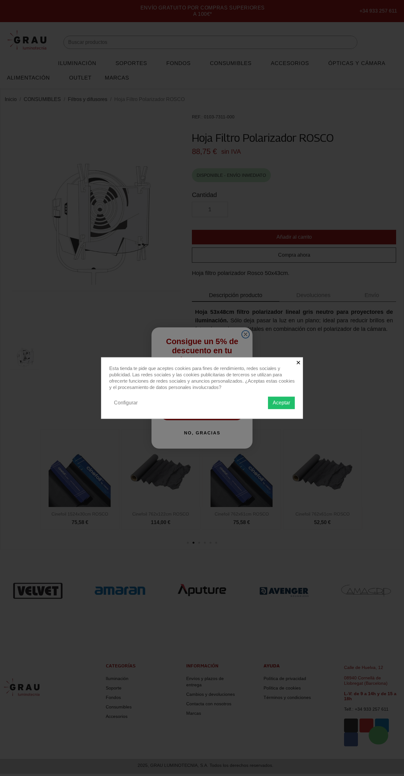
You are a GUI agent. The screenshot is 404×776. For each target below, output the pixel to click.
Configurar (126, 402)
